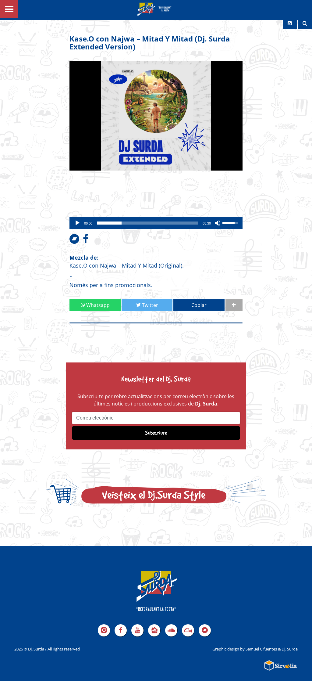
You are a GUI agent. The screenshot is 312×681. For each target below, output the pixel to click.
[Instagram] (104, 630)
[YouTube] (137, 630)
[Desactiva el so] (217, 223)
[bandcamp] (205, 630)
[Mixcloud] (188, 630)
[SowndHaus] (154, 630)
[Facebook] (121, 630)
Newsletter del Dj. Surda (156, 378)
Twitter (149, 305)
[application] (155, 223)
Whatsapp (97, 305)
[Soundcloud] (171, 630)
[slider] (147, 223)
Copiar (199, 305)
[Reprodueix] (77, 223)
